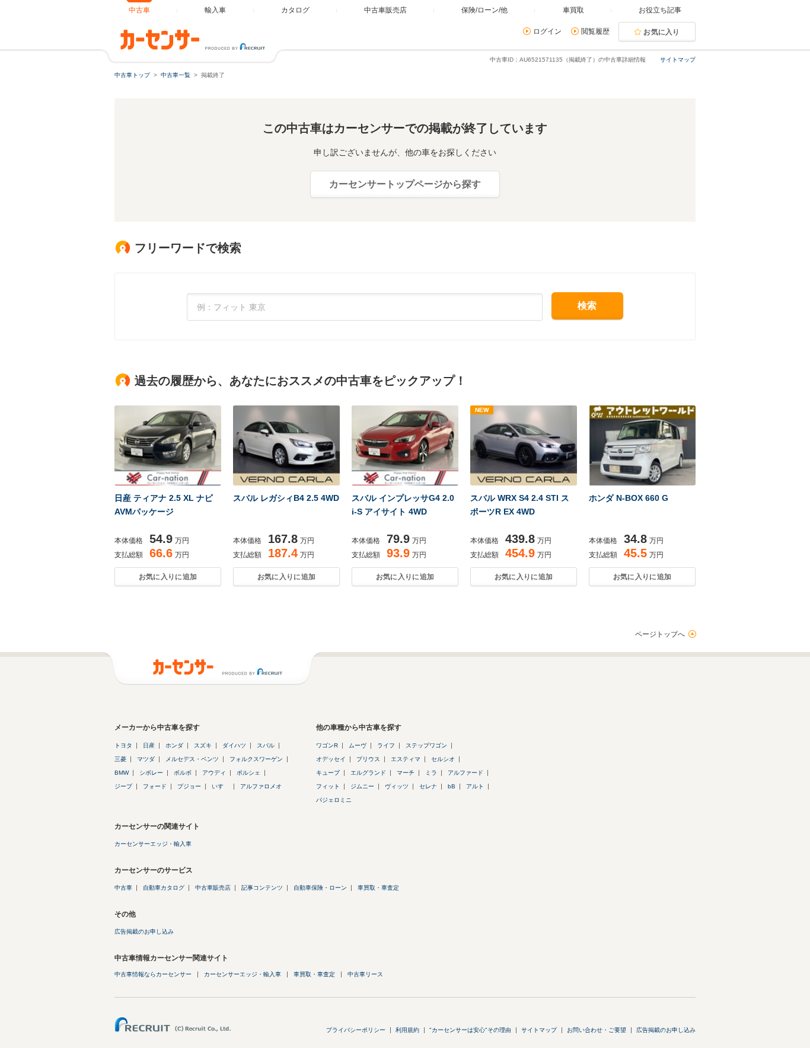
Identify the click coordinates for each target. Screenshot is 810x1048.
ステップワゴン (426, 745)
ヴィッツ (397, 786)
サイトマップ (678, 59)
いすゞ (220, 786)
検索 (587, 306)
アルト (475, 786)
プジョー (189, 786)
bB (451, 786)
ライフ (386, 745)
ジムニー (362, 786)
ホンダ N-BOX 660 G (628, 498)
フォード (155, 786)
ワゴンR (327, 745)
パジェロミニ (334, 800)
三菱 (120, 759)
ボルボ (183, 772)
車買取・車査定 (378, 887)
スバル (266, 745)
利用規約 (407, 1030)
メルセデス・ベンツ (192, 759)
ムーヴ (357, 745)
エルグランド (368, 772)
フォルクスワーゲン (256, 759)
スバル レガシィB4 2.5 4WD (286, 498)
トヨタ (123, 745)
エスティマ (405, 759)
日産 (149, 745)
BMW (121, 772)
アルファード (465, 772)
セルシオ (443, 759)
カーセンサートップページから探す (405, 184)
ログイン (547, 31)
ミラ (431, 772)
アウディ (214, 772)
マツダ (146, 759)
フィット (328, 786)
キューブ (328, 772)
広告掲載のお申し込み (144, 931)
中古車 (123, 887)
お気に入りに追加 (168, 577)
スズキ (203, 745)
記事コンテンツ (262, 887)
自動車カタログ (163, 887)
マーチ (405, 772)
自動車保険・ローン (320, 887)
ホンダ (174, 745)
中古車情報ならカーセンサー (153, 974)
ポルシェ (248, 772)
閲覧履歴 (595, 31)
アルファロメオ (261, 786)
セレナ (428, 786)
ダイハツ (234, 745)
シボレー (151, 772)
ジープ (123, 786)
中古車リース (365, 974)
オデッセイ (331, 759)
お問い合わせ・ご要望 (596, 1030)
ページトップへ (660, 634)
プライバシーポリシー (355, 1030)
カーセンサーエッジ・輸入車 (153, 844)
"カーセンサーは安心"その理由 (470, 1030)
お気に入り (661, 32)
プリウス (368, 759)
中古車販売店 (213, 887)
